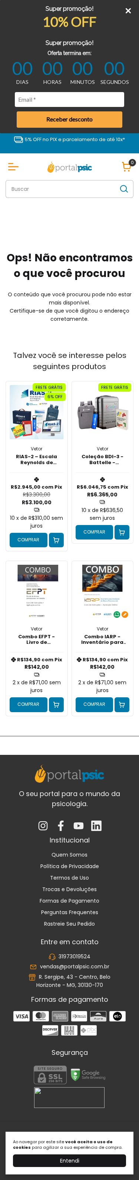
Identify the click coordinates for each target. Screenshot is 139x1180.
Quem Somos (69, 854)
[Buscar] (123, 189)
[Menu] (15, 166)
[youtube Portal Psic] (78, 826)
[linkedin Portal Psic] (96, 826)
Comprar (28, 540)
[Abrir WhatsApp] (120, 1161)
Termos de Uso (69, 877)
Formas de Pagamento (69, 900)
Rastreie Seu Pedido (69, 924)
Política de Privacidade (69, 866)
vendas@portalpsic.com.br (74, 967)
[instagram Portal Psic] (43, 826)
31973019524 (74, 956)
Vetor (36, 449)
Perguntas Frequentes (69, 912)
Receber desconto (69, 119)
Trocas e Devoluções (69, 889)
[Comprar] (56, 540)
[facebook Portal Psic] (61, 826)
